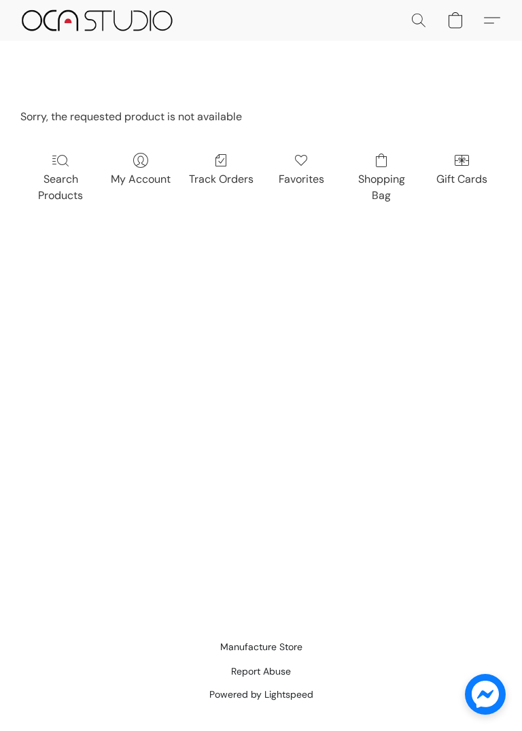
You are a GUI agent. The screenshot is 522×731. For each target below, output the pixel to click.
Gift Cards (461, 179)
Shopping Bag (381, 187)
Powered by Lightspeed (261, 694)
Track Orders (221, 179)
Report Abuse (261, 671)
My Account (141, 179)
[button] (97, 20)
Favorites (301, 179)
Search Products (60, 187)
